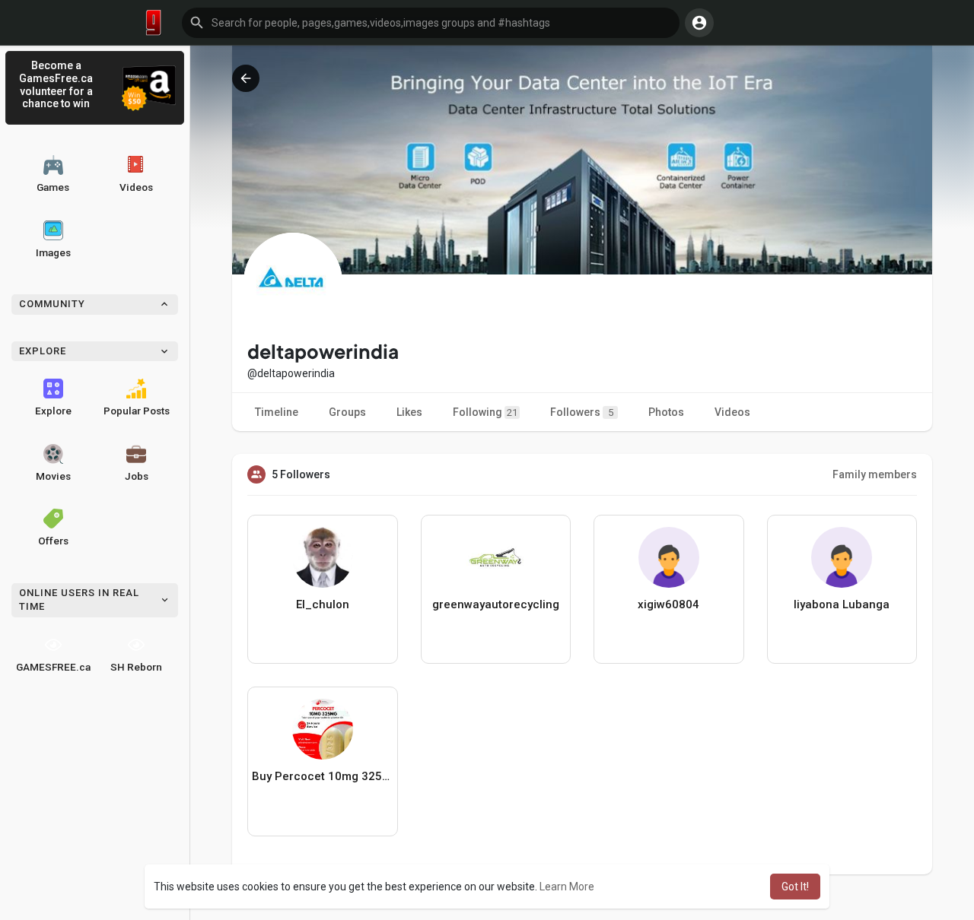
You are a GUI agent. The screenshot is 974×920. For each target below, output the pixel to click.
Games (53, 187)
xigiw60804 (668, 604)
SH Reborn (136, 667)
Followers (581, 412)
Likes (409, 412)
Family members (874, 474)
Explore (53, 410)
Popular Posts (136, 410)
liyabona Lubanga (842, 604)
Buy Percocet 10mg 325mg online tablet (322, 776)
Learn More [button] (567, 886)
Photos (666, 412)
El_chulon (322, 604)
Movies (53, 476)
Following (485, 412)
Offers (53, 541)
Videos (136, 187)
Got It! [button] (795, 886)
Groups (347, 412)
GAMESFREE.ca (53, 667)
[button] (431, 23)
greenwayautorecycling (495, 604)
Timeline (276, 412)
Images (53, 252)
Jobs (136, 476)
